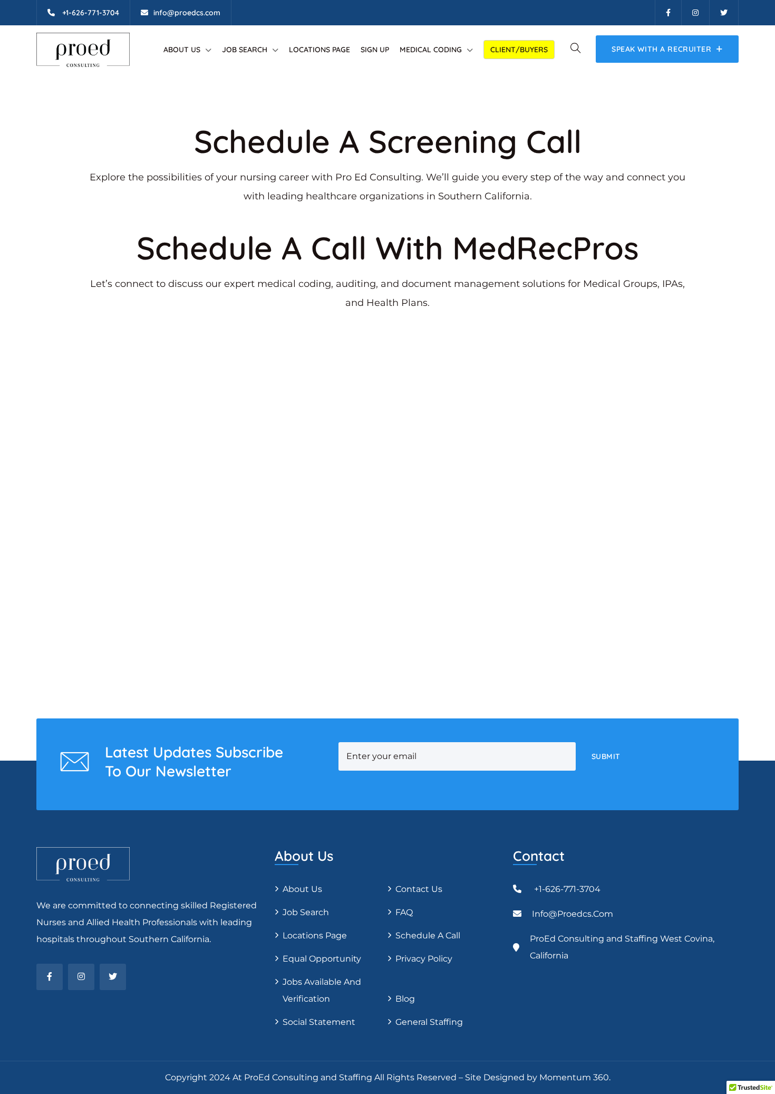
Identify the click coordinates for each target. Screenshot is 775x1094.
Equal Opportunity (322, 959)
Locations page (319, 49)
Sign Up (375, 49)
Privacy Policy (423, 959)
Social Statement (319, 1022)
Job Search (244, 49)
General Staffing (429, 1022)
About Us (181, 49)
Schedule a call (427, 935)
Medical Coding (431, 49)
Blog (405, 999)
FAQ (404, 912)
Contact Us (418, 889)
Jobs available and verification (322, 990)
